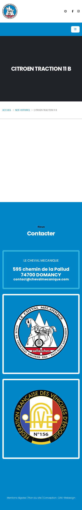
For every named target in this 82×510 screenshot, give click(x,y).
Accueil (6, 110)
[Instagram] (78, 11)
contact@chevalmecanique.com (41, 279)
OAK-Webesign (66, 497)
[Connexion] (65, 11)
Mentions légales (16, 497)
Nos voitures (22, 110)
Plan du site (34, 497)
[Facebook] (72, 11)
